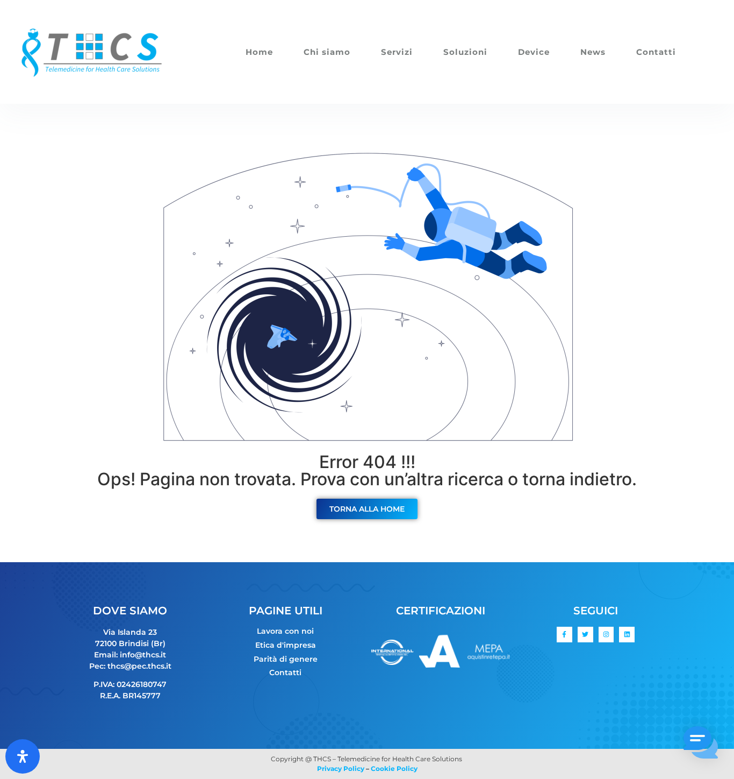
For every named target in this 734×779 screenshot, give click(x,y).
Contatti (656, 52)
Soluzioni (465, 52)
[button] (700, 744)
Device (534, 52)
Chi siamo (327, 52)
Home (259, 52)
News (593, 52)
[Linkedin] (627, 634)
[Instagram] (606, 634)
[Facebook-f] (564, 634)
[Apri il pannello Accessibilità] (22, 756)
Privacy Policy (340, 768)
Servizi (397, 52)
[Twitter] (585, 634)
